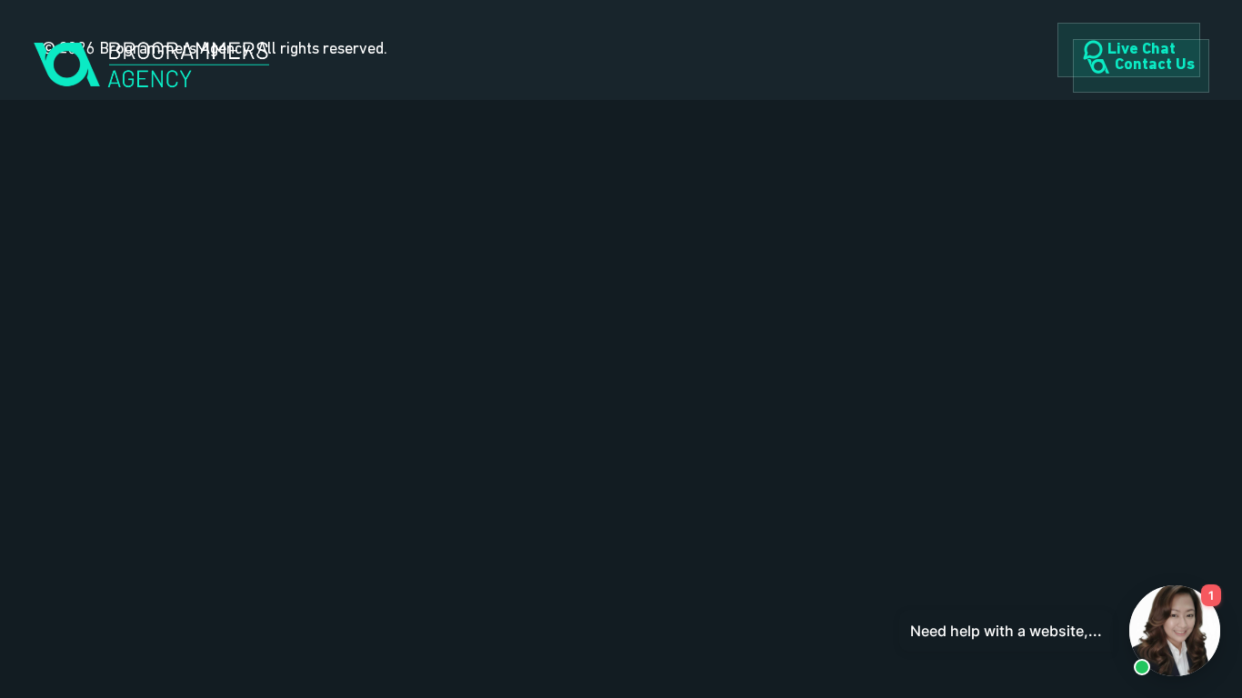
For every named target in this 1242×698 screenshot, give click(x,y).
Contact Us (1155, 65)
